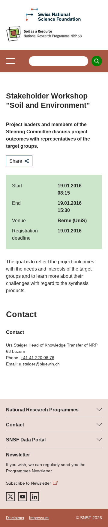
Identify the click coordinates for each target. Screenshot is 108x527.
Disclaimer (15, 518)
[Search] (97, 61)
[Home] (54, 33)
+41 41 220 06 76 (37, 357)
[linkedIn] (34, 496)
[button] (10, 61)
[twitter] (10, 496)
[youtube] (22, 496)
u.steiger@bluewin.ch (39, 364)
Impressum (39, 518)
